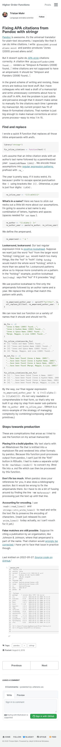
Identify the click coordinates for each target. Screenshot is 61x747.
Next (44, 665)
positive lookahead (34, 248)
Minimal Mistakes (42, 741)
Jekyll (31, 741)
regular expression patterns (37, 166)
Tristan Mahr (17, 13)
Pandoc (6, 37)
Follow (41, 17)
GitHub (42, 737)
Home (7, 737)
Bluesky (29, 737)
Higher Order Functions (16, 4)
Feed (53, 737)
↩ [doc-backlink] (9, 636)
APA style (33, 57)
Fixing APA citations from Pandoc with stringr (25, 30)
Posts (48, 4)
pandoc (16, 645)
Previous (16, 665)
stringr (31, 645)
